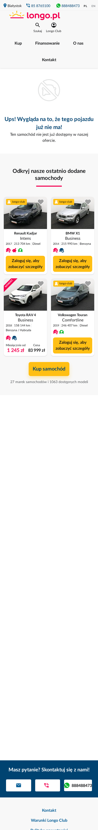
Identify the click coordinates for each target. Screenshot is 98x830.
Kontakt (49, 60)
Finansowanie (47, 43)
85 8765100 (40, 6)
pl (85, 6)
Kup (18, 43)
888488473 (71, 6)
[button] (37, 27)
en (93, 6)
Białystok (15, 6)
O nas (78, 43)
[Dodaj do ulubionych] (41, 202)
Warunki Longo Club (49, 820)
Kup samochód (49, 369)
